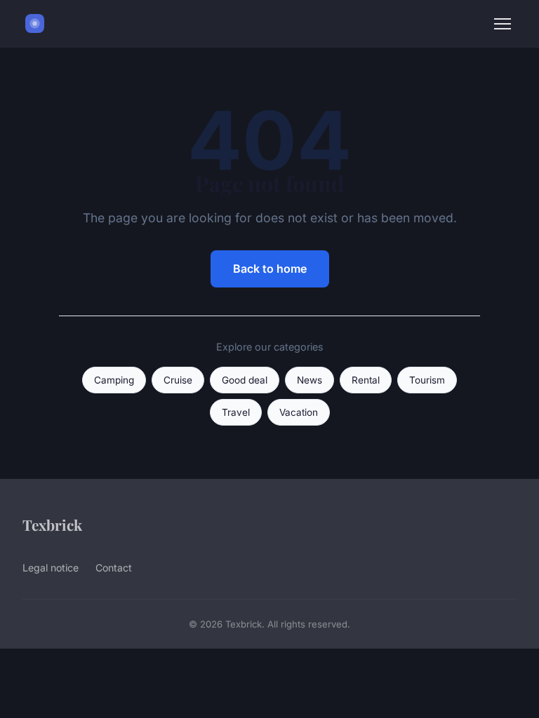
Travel (236, 412)
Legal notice (50, 568)
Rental (366, 380)
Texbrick (52, 524)
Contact (113, 568)
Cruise (178, 380)
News (309, 380)
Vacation (298, 412)
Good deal (244, 380)
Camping (114, 380)
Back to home (270, 269)
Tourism (427, 380)
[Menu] (502, 24)
